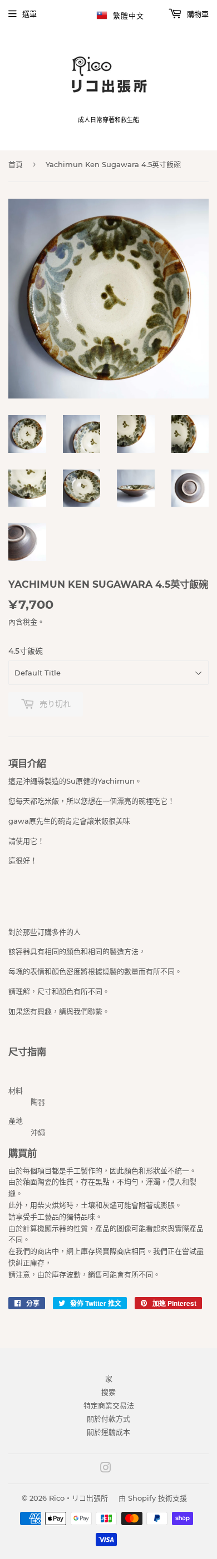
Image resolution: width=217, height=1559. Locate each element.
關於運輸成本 (108, 1431)
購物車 (197, 13)
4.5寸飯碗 (25, 651)
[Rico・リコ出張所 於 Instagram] (105, 1469)
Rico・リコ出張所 (78, 1498)
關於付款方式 (108, 1418)
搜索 (108, 1392)
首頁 (15, 164)
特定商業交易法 (108, 1405)
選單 (29, 13)
